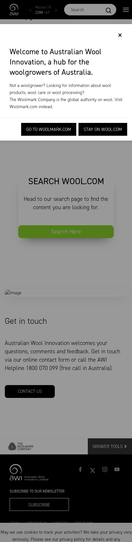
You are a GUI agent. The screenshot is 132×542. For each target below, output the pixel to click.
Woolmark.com (23, 107)
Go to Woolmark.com (48, 129)
